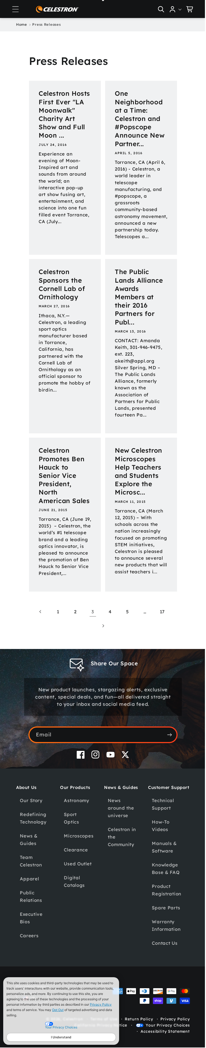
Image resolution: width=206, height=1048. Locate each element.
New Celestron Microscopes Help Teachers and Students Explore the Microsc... (136, 478)
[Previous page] (38, 633)
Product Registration (163, 917)
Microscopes (78, 857)
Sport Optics (70, 839)
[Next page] (101, 648)
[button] (15, 9)
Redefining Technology (33, 839)
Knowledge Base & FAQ (162, 895)
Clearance (75, 871)
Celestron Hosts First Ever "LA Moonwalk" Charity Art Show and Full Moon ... (62, 118)
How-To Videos (157, 852)
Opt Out (58, 1010)
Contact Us (161, 970)
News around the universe (119, 829)
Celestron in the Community (120, 858)
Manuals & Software (161, 874)
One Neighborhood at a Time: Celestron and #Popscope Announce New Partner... (138, 118)
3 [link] (90, 633)
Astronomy (75, 822)
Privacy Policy (101, 1004)
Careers (29, 957)
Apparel (29, 900)
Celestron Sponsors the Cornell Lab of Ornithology (62, 291)
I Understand (61, 1037)
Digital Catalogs (73, 903)
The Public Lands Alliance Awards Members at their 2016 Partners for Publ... (137, 304)
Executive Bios (31, 939)
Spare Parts (163, 935)
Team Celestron (31, 882)
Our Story (31, 822)
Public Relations (31, 918)
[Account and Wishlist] (172, 9)
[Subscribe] (167, 756)
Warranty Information (163, 952)
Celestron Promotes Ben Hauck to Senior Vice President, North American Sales (61, 486)
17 (160, 633)
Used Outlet (77, 885)
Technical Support (160, 831)
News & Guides (28, 861)
